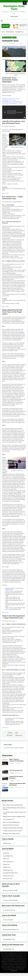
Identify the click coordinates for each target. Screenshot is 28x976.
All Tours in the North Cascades (10, 890)
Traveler (5, 43)
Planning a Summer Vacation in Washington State (14, 816)
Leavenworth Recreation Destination (11, 825)
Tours (14, 37)
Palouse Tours (6, 864)
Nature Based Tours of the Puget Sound (12, 101)
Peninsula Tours (6, 867)
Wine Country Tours (7, 878)
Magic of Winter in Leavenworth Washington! (13, 805)
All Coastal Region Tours (8, 939)
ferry (3, 459)
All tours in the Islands (8, 919)
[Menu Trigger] (25, 3)
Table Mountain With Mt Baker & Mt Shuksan (13, 828)
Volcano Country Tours (8, 875)
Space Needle (9, 609)
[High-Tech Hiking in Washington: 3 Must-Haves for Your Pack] (13, 26)
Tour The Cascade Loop (15, 770)
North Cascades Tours (8, 861)
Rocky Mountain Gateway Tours (10, 873)
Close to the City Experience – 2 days (12, 103)
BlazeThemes (14, 970)
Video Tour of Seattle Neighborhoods (11, 822)
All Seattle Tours (7, 843)
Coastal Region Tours (8, 856)
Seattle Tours (6, 853)
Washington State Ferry (17, 470)
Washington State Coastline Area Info (11, 833)
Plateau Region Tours (8, 870)
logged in (12, 747)
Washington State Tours (14, 8)
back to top (5, 727)
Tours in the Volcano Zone (9, 910)
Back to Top (5, 193)
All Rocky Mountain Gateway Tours (11, 929)
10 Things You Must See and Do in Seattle (12, 830)
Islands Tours (6, 858)
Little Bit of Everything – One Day (10, 98)
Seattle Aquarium (19, 331)
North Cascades (7, 37)
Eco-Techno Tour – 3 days (9, 100)
